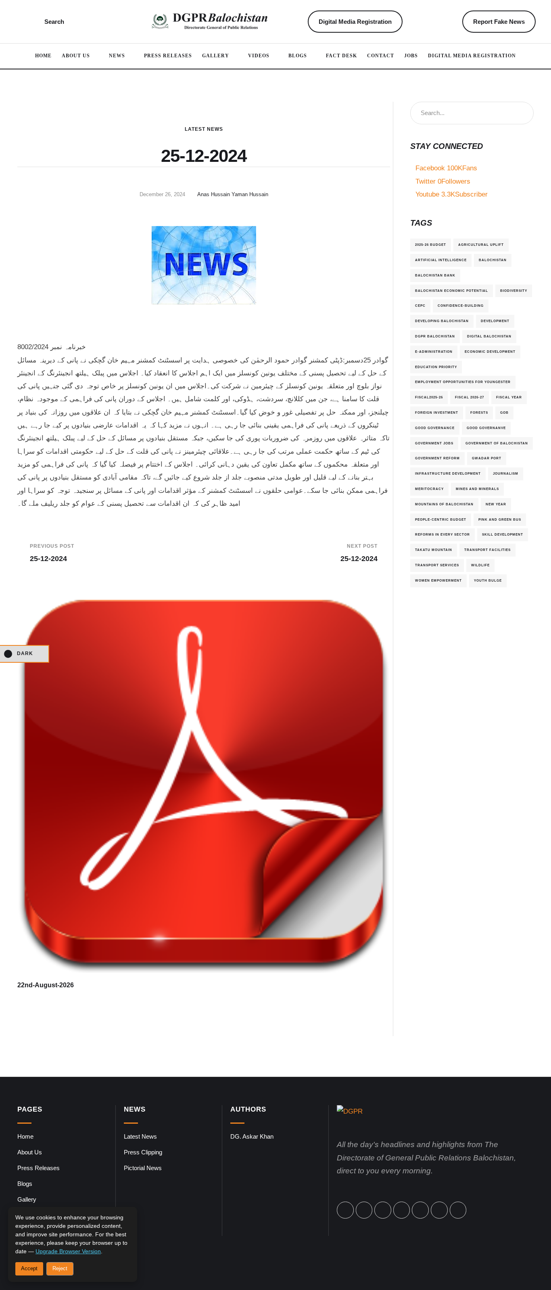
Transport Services (437, 565)
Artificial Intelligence (441, 260)
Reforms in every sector (442, 534)
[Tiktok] (420, 1210)
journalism (505, 473)
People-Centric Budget (440, 519)
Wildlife (480, 565)
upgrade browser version (68, 1251)
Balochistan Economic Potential (451, 291)
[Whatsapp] (382, 1210)
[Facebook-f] (345, 1210)
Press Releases (38, 1167)
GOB (504, 412)
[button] (27, 22)
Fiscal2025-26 (429, 397)
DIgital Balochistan (489, 336)
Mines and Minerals (477, 489)
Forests (479, 412)
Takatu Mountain (433, 550)
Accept (29, 1268)
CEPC (420, 306)
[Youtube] (458, 1210)
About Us (29, 1152)
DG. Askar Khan (251, 1136)
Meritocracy (429, 489)
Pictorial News (143, 1167)
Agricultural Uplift (481, 245)
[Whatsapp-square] (439, 1210)
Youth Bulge (488, 580)
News (135, 1109)
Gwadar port (486, 458)
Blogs (24, 1183)
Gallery (26, 1199)
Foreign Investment (436, 412)
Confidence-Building (461, 306)
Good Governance (435, 428)
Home (25, 1136)
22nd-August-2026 (45, 985)
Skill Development (502, 534)
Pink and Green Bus (499, 519)
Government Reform (437, 458)
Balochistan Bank (435, 275)
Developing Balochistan (442, 321)
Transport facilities (487, 550)
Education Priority (436, 367)
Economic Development (490, 352)
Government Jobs (434, 443)
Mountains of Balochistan (444, 504)
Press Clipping (143, 1152)
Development (495, 321)
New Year (496, 504)
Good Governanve (486, 428)
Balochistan (493, 260)
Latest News (204, 129)
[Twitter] (364, 1210)
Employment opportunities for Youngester (463, 382)
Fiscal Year (509, 397)
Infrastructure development (448, 473)
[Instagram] (401, 1210)
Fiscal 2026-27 (469, 397)
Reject (59, 1268)
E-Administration (434, 352)
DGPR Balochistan (435, 336)
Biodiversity (513, 291)
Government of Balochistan (496, 443)
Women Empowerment (438, 580)
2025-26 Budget (430, 245)
